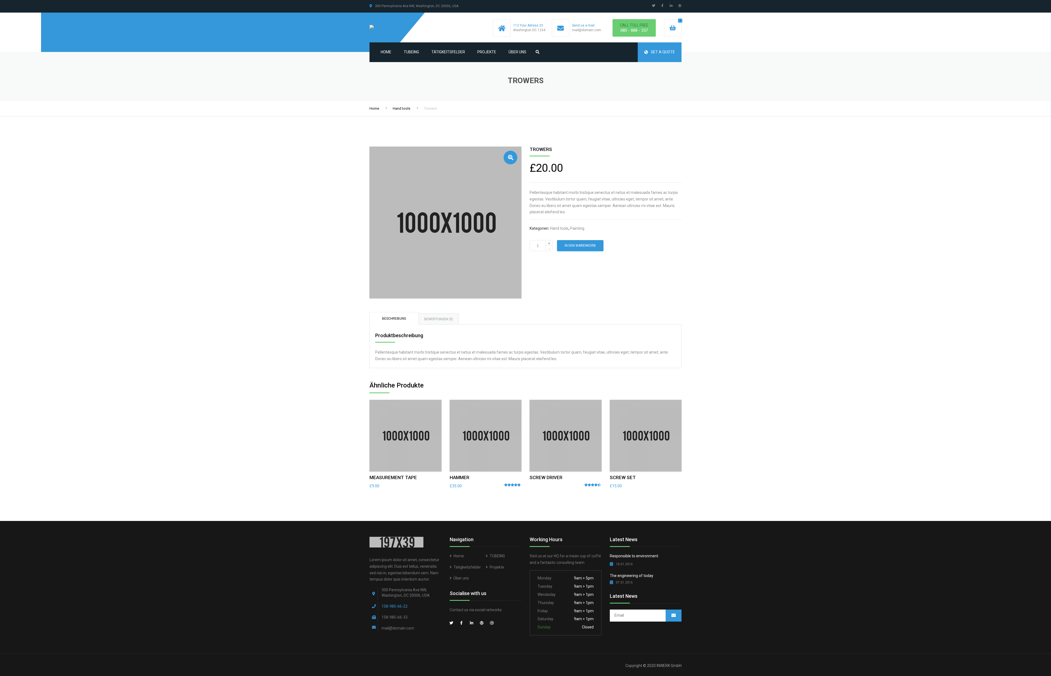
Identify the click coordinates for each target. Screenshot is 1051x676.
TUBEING (411, 52)
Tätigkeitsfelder (448, 52)
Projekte (486, 52)
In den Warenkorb (580, 245)
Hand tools (401, 108)
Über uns (517, 52)
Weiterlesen (565, 434)
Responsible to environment (634, 556)
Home (386, 52)
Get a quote (663, 52)
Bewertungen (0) (438, 319)
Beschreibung (394, 318)
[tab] (394, 318)
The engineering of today (631, 575)
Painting (577, 228)
